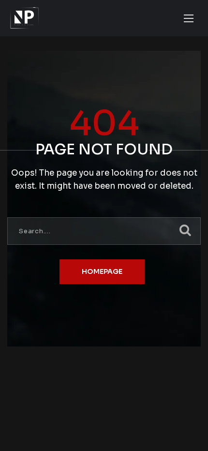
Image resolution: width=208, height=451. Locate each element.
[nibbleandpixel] (24, 18)
